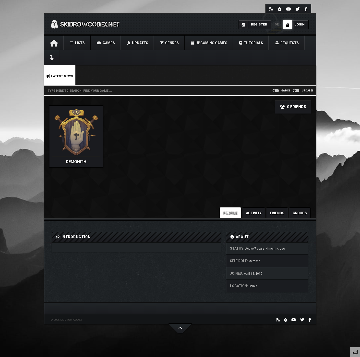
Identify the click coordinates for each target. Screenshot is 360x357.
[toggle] (355, 351)
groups (300, 213)
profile (230, 213)
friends (277, 213)
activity (254, 213)
